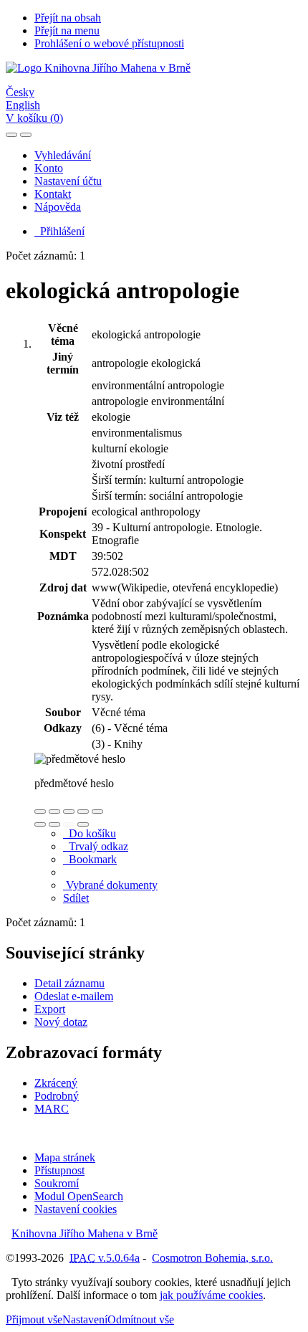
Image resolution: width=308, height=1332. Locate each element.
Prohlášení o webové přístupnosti (109, 43)
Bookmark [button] (90, 859)
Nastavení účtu (68, 181)
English (23, 105)
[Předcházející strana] (68, 824)
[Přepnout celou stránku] (83, 811)
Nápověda (57, 207)
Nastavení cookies (75, 1209)
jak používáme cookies (211, 1295)
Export (49, 1009)
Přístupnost (59, 1170)
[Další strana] (83, 824)
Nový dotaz (60, 1022)
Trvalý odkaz (95, 846)
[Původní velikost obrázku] (68, 811)
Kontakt (52, 194)
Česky (20, 92)
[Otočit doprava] (54, 824)
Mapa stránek (64, 1157)
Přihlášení (59, 231)
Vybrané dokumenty (110, 885)
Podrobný (56, 1096)
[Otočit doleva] (40, 824)
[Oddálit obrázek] (54, 811)
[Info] (97, 811)
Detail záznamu (69, 983)
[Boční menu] (11, 135)
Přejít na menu (67, 30)
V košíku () (34, 118)
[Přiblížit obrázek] (40, 811)
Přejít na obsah (67, 17)
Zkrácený (55, 1083)
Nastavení (84, 1319)
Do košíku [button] (89, 833)
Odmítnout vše (140, 1319)
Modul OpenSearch (78, 1196)
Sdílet (76, 898)
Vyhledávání (62, 155)
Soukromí (56, 1183)
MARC (51, 1109)
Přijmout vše (34, 1319)
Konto (48, 168)
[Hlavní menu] (26, 135)
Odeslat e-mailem (73, 996)
